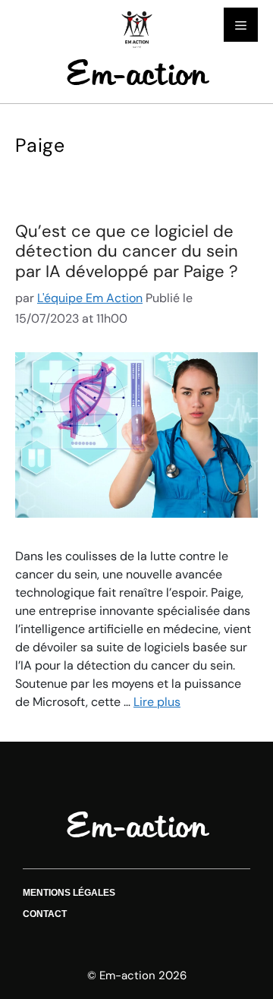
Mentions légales (69, 892)
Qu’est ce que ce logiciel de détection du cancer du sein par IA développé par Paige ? (126, 251)
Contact (45, 914)
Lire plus (156, 702)
